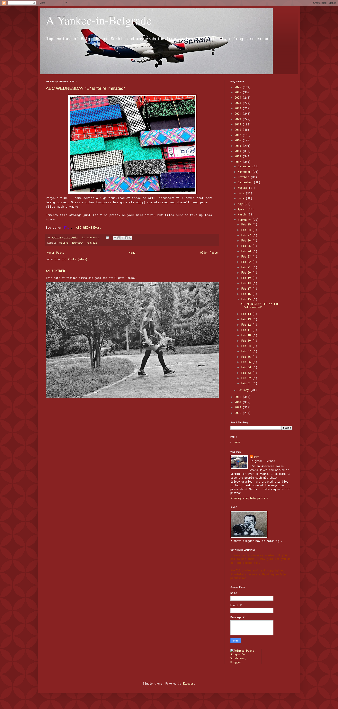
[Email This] (115, 238)
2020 (239, 119)
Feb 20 (246, 272)
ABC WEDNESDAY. (88, 227)
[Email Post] (107, 237)
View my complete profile (249, 498)
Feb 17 (246, 288)
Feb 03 (246, 373)
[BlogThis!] (119, 238)
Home (132, 252)
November (245, 172)
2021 (239, 113)
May (241, 204)
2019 (239, 124)
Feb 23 (246, 256)
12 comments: (92, 237)
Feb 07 (246, 351)
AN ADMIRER (55, 271)
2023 (239, 103)
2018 (239, 130)
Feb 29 (246, 224)
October (244, 177)
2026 (239, 87)
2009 (239, 407)
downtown (77, 242)
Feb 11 (246, 330)
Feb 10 (246, 335)
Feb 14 (246, 314)
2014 (239, 151)
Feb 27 (246, 235)
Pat (256, 457)
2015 (239, 146)
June (242, 198)
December (245, 166)
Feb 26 (246, 240)
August (243, 188)
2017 (239, 135)
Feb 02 (246, 378)
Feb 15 (246, 299)
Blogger (188, 683)
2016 (239, 140)
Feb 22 (246, 262)
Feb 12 (246, 324)
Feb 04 (246, 367)
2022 (239, 108)
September (246, 182)
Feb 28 (246, 230)
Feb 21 (246, 267)
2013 (239, 156)
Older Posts (209, 252)
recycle (91, 242)
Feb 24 (246, 251)
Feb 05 (246, 362)
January (244, 390)
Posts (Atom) (77, 259)
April (242, 209)
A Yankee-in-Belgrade (99, 20)
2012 (239, 162)
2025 (239, 92)
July (242, 193)
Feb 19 (246, 278)
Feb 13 (246, 319)
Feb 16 (246, 294)
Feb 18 (246, 283)
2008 (239, 413)
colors (63, 242)
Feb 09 (246, 340)
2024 (239, 97)
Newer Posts (55, 252)
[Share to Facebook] (126, 238)
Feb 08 (246, 346)
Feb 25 (246, 246)
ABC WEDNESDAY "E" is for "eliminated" (85, 88)
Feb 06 (246, 357)
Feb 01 (246, 383)
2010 (239, 402)
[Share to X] (122, 238)
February (245, 220)
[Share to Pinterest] (130, 238)
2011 (239, 397)
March (242, 214)
